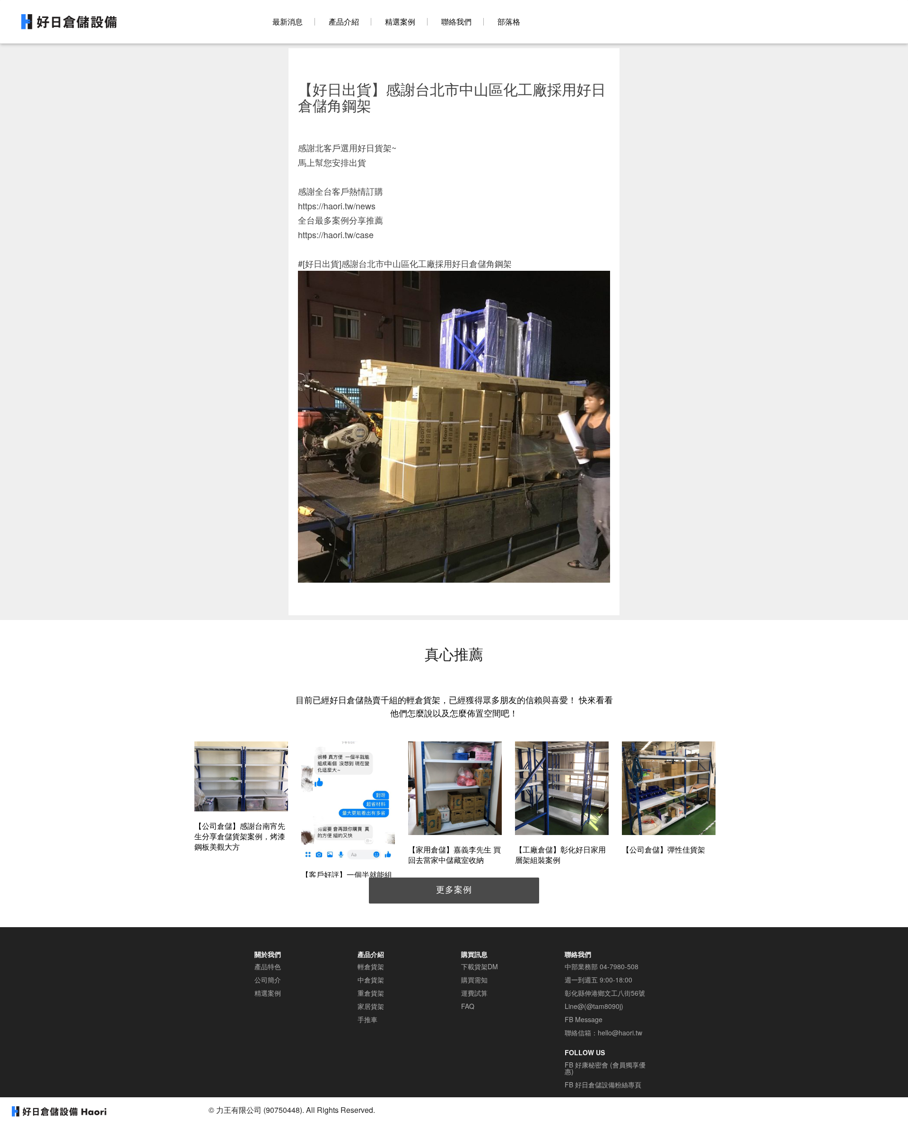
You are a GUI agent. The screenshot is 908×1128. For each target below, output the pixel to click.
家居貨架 (371, 1006)
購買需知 (474, 979)
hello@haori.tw (620, 1032)
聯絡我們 (456, 22)
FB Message (583, 1019)
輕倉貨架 (371, 966)
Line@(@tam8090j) (594, 1006)
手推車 (367, 1019)
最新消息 (287, 22)
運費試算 (474, 993)
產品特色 (267, 966)
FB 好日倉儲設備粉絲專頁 (603, 1084)
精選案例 (400, 22)
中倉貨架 (371, 979)
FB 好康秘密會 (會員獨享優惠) (605, 1068)
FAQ (467, 1006)
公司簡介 (267, 979)
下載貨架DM (479, 966)
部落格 (509, 22)
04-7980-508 (619, 966)
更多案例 (454, 889)
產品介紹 (344, 22)
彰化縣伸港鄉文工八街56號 (605, 993)
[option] (241, 798)
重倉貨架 (371, 993)
